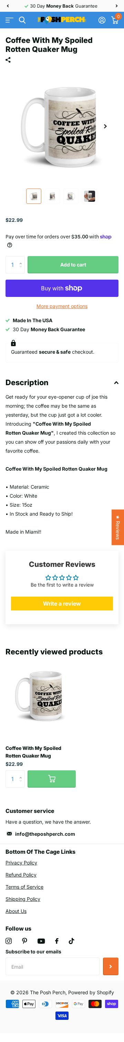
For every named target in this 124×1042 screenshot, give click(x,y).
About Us (16, 911)
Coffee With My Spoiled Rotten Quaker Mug (33, 751)
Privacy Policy (21, 863)
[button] (7, 6)
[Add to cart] (52, 779)
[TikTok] (71, 941)
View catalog (9, 20)
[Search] (22, 20)
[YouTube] (41, 941)
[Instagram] (9, 941)
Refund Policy (21, 875)
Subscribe (110, 966)
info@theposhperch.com (45, 834)
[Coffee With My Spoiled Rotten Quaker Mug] (41, 695)
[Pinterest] (24, 941)
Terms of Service (24, 887)
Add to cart (73, 265)
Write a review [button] (62, 603)
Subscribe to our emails (33, 951)
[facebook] (57, 941)
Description (27, 382)
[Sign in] (101, 20)
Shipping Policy (23, 899)
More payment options (62, 306)
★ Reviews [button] (118, 527)
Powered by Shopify (91, 992)
